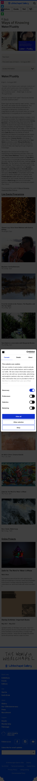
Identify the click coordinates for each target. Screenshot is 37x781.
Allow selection (18, 422)
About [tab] (30, 357)
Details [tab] (18, 357)
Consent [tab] (6, 357)
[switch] (32, 396)
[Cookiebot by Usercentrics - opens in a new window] (26, 352)
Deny (18, 427)
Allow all (18, 416)
